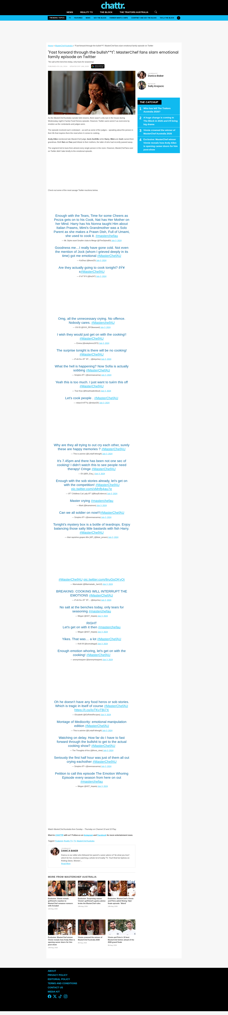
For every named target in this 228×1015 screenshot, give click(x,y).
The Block (106, 12)
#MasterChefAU (109, 256)
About (52, 971)
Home (50, 46)
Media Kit (54, 991)
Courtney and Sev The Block (144, 18)
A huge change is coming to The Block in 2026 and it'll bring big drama (160, 121)
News (70, 12)
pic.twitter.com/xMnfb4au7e (91, 489)
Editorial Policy (59, 979)
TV (70, 18)
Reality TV (86, 12)
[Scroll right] (178, 18)
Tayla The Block (167, 18)
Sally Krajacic (156, 86)
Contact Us (55, 987)
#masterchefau (107, 236)
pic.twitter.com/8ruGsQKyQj (104, 579)
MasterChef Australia (64, 46)
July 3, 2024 (116, 241)
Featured (78, 18)
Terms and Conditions (62, 983)
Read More (66, 864)
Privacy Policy (57, 975)
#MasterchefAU (103, 322)
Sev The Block (100, 18)
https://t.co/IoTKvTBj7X (91, 710)
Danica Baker (156, 75)
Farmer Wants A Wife (119, 18)
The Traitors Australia (134, 12)
